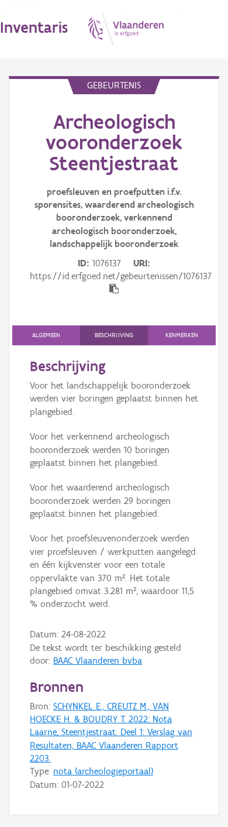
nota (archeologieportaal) (103, 771)
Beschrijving (114, 335)
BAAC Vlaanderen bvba (97, 660)
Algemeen (46, 335)
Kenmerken (181, 335)
